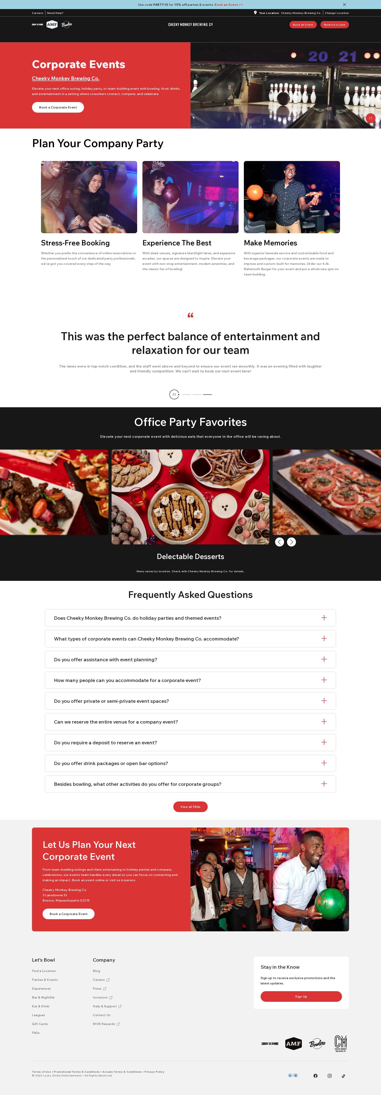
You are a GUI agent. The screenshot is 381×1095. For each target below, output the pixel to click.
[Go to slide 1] (186, 394)
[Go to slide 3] (207, 394)
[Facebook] (315, 1076)
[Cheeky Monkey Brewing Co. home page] (190, 24)
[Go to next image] (291, 542)
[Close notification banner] (345, 4)
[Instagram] (329, 1076)
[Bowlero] (66, 24)
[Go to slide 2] (196, 394)
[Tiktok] (343, 1076)
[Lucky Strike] (37, 24)
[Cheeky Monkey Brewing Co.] (340, 1043)
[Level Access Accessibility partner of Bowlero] (293, 1075)
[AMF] (52, 24)
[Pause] (370, 118)
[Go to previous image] (279, 542)
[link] (303, 24)
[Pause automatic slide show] (174, 394)
